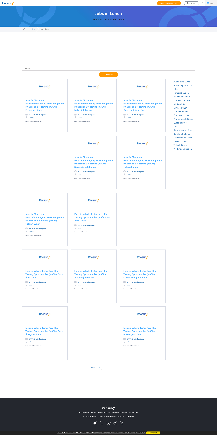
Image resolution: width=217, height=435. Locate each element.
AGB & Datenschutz (113, 412)
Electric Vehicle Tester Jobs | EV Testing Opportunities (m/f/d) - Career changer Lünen (139, 274)
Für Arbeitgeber (84, 412)
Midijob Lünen (180, 104)
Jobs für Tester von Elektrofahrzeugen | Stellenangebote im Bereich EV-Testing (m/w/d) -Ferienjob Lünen (44, 105)
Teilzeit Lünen (179, 141)
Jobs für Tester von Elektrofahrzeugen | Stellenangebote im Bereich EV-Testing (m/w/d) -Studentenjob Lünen (93, 162)
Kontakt (93, 412)
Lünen (31, 117)
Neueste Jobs (133, 412)
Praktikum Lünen (181, 115)
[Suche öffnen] (202, 3)
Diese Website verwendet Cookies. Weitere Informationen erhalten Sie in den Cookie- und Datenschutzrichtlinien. (101, 433)
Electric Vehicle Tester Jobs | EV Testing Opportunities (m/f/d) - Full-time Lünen (93, 217)
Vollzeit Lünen (180, 145)
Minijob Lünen (180, 108)
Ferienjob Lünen (181, 93)
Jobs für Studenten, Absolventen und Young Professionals (24, 29)
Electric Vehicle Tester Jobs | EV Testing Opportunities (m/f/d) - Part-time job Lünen (44, 331)
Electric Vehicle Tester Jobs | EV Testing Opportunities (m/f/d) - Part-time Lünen (44, 274)
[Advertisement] (88, 50)
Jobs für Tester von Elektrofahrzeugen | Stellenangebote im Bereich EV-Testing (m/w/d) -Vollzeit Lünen (44, 219)
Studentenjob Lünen (182, 137)
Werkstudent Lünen (182, 149)
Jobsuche (108, 75)
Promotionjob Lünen (183, 119)
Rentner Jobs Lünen (182, 130)
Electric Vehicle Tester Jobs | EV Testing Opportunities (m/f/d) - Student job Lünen (90, 274)
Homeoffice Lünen (182, 100)
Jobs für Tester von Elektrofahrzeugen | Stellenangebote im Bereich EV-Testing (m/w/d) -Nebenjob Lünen (93, 105)
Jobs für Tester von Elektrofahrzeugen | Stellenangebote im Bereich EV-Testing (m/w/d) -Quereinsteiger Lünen (142, 105)
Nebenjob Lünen (181, 111)
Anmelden (192, 3)
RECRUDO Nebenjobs (37, 115)
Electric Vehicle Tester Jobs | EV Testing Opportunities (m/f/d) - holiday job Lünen (139, 331)
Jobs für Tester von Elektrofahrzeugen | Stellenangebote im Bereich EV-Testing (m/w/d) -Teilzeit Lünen (142, 162)
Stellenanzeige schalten (169, 3)
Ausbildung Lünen (181, 81)
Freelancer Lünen (181, 96)
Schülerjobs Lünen (182, 134)
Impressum (101, 412)
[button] (211, 3)
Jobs (33, 29)
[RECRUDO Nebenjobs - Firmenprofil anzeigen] (44, 87)
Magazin (124, 412)
